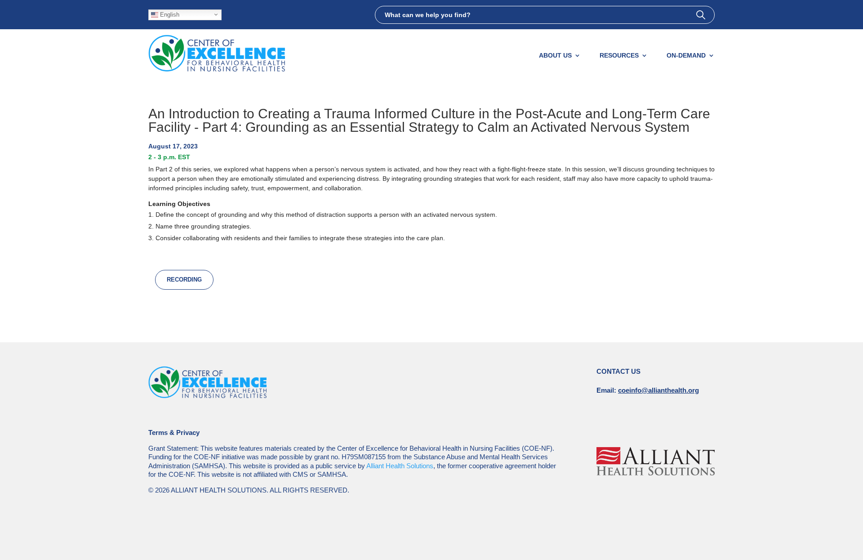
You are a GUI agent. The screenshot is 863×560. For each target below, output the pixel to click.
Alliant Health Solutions (399, 466)
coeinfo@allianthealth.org (658, 390)
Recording (184, 279)
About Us (555, 55)
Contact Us (618, 371)
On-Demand (686, 55)
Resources (619, 55)
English (168, 14)
